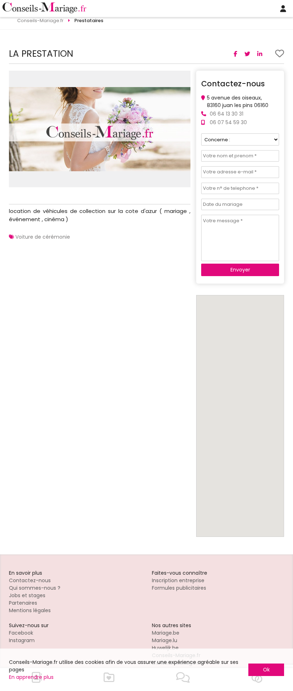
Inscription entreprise (178, 580)
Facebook (21, 632)
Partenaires (23, 602)
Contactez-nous (30, 580)
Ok (266, 669)
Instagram (22, 640)
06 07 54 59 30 (228, 122)
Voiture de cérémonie (42, 236)
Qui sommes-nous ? (34, 587)
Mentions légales (30, 610)
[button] (184, 77)
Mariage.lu (164, 640)
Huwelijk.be (165, 647)
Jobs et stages (27, 595)
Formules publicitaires (179, 587)
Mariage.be (165, 632)
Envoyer (240, 269)
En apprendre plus (31, 677)
